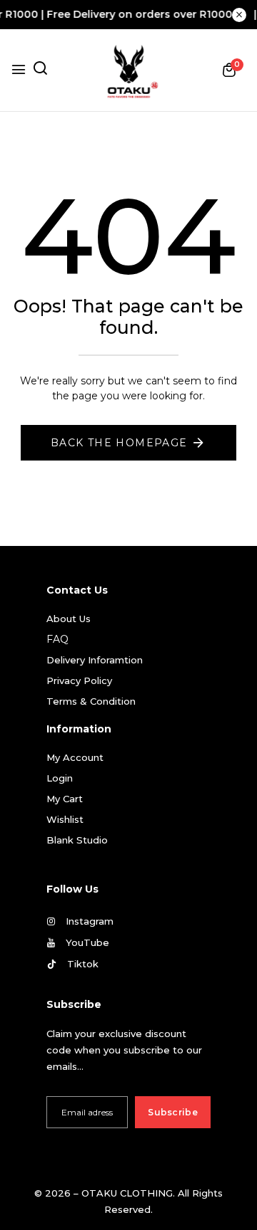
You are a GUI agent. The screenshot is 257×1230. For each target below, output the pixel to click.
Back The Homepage (119, 442)
